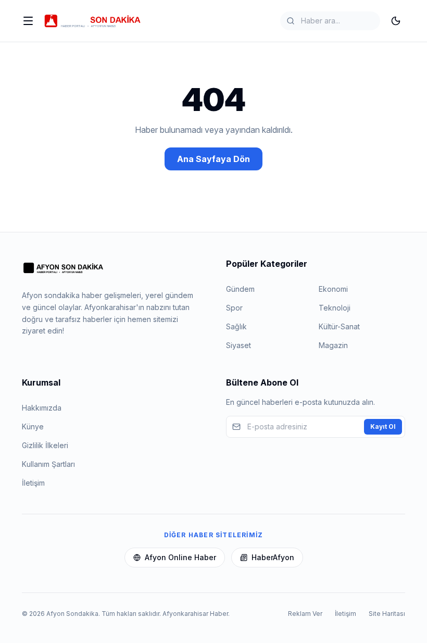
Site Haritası (387, 613)
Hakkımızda (41, 407)
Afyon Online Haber (180, 557)
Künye (33, 426)
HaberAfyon (273, 557)
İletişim (33, 482)
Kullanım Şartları (48, 464)
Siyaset (238, 345)
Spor (234, 307)
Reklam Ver (305, 613)
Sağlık (236, 326)
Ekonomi (333, 289)
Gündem (240, 289)
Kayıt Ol (383, 426)
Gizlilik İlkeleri (45, 445)
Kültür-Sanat (339, 326)
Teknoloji (334, 307)
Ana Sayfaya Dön (213, 159)
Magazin (333, 345)
